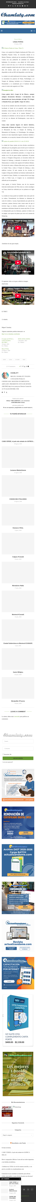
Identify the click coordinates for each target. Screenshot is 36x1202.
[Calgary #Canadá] (18, 543)
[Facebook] (10, 6)
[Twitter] (12, 6)
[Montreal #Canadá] (18, 601)
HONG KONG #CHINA (24, 339)
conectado (17, 716)
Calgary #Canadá (18, 557)
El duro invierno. (6, 1147)
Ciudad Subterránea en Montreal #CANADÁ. (18, 643)
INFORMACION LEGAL (11, 2)
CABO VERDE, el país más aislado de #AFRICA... (18, 441)
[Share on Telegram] (28, 366)
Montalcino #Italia (18, 585)
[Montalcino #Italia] (18, 572)
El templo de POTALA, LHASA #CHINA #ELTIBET (8, 340)
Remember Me (7, 754)
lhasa (10, 359)
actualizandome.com (24, 1196)
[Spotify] (24, 6)
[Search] (34, 30)
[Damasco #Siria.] (18, 515)
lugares (17, 359)
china (4, 359)
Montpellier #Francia (18, 701)
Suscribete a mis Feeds (19, 1143)
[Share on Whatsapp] (26, 366)
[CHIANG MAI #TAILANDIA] (18, 486)
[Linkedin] (20, 6)
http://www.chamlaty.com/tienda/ (11, 334)
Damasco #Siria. (18, 528)
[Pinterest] (17, 6)
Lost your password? (8, 762)
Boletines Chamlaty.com (18, 3)
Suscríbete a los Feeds (23, 2)
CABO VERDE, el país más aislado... (14, 1183)
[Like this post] (20, 366)
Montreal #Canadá (18, 614)
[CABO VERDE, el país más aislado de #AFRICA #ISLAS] (18, 428)
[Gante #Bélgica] (18, 659)
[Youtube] (22, 6)
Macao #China (5, 349)
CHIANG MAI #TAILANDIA (18, 499)
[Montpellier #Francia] (18, 688)
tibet (24, 359)
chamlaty (14, 373)
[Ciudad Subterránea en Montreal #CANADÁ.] (18, 630)
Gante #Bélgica (18, 672)
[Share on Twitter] (24, 366)
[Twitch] (27, 6)
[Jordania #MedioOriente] (18, 457)
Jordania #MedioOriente (18, 470)
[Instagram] (15, 6)
